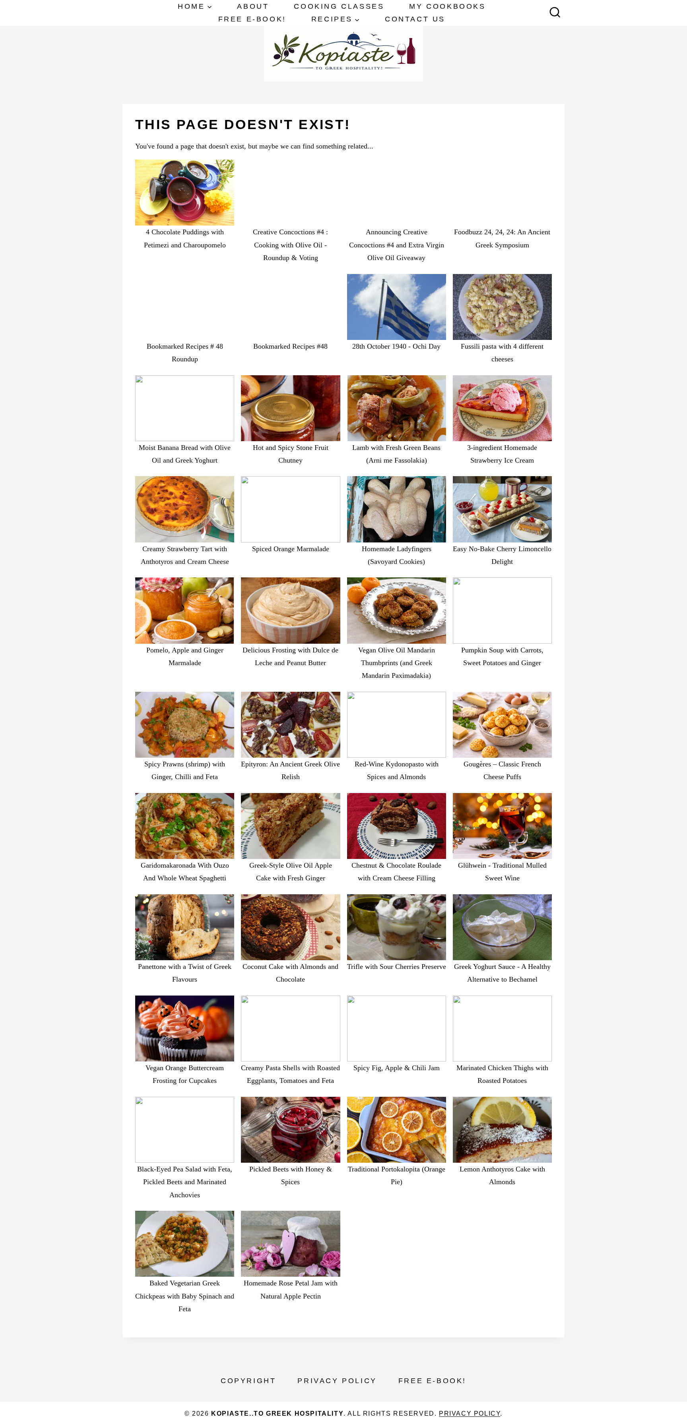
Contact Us (415, 19)
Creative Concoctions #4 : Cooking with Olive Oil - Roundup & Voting (290, 245)
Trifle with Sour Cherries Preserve (396, 967)
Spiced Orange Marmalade (290, 549)
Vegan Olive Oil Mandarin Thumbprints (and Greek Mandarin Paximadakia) (396, 663)
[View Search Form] (555, 13)
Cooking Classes (339, 6)
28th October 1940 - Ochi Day (396, 346)
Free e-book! (252, 19)
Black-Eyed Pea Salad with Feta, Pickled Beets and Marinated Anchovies (184, 1182)
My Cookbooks (447, 6)
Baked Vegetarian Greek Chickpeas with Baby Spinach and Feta (184, 1296)
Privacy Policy (336, 1381)
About (253, 6)
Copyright (248, 1381)
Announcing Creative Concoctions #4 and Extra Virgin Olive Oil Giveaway (396, 245)
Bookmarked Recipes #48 (290, 346)
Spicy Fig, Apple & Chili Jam (396, 1068)
